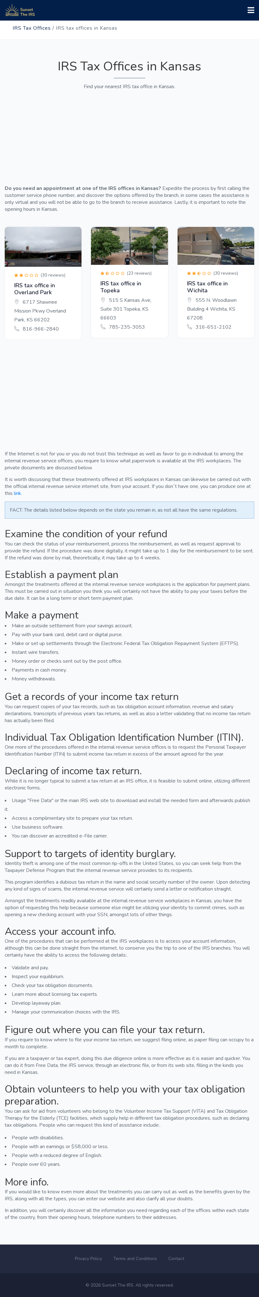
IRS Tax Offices (32, 28)
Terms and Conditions (135, 1259)
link (17, 493)
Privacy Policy (88, 1259)
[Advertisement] (129, 134)
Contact (176, 1259)
